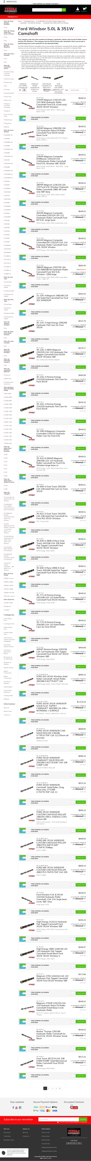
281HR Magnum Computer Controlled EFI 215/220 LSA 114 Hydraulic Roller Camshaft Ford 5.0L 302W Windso (51, 243)
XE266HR (7, 206)
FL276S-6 (8, 259)
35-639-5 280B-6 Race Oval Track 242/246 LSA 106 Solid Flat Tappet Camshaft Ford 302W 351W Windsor (50, 544)
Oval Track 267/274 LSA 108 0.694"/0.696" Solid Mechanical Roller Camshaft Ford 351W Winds (51, 1062)
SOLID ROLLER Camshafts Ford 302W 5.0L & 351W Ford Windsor (9, 540)
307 (6, 472)
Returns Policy (8, 711)
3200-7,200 (8, 436)
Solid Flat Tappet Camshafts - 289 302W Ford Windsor (9, 566)
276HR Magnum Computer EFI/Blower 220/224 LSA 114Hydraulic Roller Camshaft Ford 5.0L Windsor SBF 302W (51, 160)
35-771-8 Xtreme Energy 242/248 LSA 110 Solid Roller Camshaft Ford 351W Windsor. (51, 597)
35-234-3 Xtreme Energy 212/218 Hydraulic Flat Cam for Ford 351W (51, 379)
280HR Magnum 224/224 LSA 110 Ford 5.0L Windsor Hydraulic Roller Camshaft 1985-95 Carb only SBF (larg (52, 188)
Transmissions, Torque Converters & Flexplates (9, 639)
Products (12, 17)
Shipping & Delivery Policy (49, 1147)
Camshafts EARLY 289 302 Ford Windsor (8, 548)
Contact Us (7, 715)
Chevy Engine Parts (8, 619)
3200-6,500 (8, 440)
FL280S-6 (8, 256)
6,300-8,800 (8, 397)
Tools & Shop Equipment (8, 691)
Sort (66, 90)
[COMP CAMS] (31, 108)
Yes (6, 27)
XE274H (7, 195)
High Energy (8, 120)
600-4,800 (8, 393)
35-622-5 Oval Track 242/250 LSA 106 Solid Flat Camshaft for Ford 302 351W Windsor (52, 516)
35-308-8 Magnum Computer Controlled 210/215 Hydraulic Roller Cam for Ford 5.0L (50, 433)
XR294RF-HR (9, 135)
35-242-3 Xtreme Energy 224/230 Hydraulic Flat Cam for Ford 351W (51, 406)
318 (6, 485)
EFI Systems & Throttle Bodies (8, 658)
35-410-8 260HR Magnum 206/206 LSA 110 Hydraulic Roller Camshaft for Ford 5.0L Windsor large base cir (50, 462)
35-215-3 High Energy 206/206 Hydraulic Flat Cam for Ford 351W (51, 325)
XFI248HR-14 (9, 174)
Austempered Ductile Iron (8, 383)
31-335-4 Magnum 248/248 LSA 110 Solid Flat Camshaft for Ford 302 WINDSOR (52, 298)
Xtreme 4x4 (8, 82)
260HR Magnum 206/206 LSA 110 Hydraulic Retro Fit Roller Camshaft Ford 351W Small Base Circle (51, 131)
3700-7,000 (8, 429)
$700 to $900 (9, 589)
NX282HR (8, 245)
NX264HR (8, 252)
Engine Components (7, 677)
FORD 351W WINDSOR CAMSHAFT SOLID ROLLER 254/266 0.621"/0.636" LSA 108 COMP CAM (51, 761)
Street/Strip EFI (9, 93)
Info (85, 104)
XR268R (7, 167)
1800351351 (11, 1)
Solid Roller (8, 282)
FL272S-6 (8, 263)
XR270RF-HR (9, 163)
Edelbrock (8, 606)
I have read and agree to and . (73, 1122)
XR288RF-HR (9, 142)
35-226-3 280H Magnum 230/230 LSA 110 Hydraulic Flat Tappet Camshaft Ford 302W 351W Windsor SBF (52, 353)
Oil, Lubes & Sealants (7, 682)
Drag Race (8, 123)
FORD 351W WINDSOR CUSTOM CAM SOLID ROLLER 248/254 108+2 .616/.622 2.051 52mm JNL (51, 815)
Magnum (7, 111)
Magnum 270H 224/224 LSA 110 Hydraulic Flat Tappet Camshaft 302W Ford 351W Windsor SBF (52, 978)
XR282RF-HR (9, 149)
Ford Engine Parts (9, 624)
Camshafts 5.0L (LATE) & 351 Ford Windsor (9, 499)
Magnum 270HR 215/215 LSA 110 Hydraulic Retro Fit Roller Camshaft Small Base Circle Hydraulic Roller (51, 1006)
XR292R (7, 138)
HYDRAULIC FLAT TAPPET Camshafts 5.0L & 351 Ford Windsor (9, 507)
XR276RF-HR (9, 156)
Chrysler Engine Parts (8, 633)
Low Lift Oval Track (8, 115)
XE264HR (7, 210)
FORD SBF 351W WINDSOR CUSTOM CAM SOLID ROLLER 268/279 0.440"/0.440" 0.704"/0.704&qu (51, 844)
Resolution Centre (9, 1140)
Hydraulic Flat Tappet (8, 295)
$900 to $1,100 (9, 592)
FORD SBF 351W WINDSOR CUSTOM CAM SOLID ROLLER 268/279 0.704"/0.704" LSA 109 (51, 870)
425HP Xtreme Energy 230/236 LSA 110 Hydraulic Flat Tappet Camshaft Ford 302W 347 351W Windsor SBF (52, 653)
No (6, 41)
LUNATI (7, 610)
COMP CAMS (9, 603)
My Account (7, 1132)
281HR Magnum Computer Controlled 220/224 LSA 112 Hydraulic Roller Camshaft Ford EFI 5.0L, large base (51, 216)
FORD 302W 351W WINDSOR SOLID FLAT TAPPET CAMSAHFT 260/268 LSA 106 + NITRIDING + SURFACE (51, 707)
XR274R (7, 160)
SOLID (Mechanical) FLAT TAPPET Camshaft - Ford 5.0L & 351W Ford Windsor (9, 528)
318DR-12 (8, 270)
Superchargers (8, 687)
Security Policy (46, 1143)
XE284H (7, 185)
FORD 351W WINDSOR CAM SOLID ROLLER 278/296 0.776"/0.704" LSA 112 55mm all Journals (52, 734)
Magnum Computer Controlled (7, 105)
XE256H (7, 220)
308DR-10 (8, 274)
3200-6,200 (8, 443)
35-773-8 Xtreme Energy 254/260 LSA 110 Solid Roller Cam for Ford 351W (50, 624)
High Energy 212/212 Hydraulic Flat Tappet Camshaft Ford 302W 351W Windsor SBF (51, 924)
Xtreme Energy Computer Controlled (9, 73)
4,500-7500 (8, 415)
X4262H (7, 234)
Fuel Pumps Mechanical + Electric (7, 651)
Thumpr (7, 89)
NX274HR (8, 249)
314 (6, 461)
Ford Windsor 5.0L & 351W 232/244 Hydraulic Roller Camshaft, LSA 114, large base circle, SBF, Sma (51, 898)
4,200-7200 (8, 418)
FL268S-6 (8, 266)
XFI (6, 86)
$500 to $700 (9, 585)
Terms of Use (45, 1132)
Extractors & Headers (7, 663)
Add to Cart (80, 118)
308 (6, 489)
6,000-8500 (8, 400)
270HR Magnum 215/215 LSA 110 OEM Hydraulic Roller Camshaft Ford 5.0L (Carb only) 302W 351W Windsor (51, 103)
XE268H (7, 202)
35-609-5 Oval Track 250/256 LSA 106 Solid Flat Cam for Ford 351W (52, 489)
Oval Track (8, 96)
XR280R (7, 153)
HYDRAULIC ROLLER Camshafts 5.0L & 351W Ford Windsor (9, 516)
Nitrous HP (8, 100)
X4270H (7, 231)
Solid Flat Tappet (7, 286)
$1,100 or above (10, 596)
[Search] (64, 10)
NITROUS (6, 699)
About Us (6, 708)
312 (6, 465)
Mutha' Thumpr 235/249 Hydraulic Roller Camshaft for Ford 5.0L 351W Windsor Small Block (51, 1035)
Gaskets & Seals (8, 667)
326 (6, 458)
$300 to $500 (9, 582)
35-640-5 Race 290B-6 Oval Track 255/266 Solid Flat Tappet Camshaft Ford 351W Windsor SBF (52, 571)
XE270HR (7, 199)
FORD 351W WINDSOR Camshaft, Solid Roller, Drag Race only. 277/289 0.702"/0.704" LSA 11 (50, 788)
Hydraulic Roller (9, 291)
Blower (7, 127)
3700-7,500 (8, 425)
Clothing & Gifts (8, 695)
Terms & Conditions (74, 1122)
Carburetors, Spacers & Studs (9, 645)
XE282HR (7, 188)
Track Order (7, 1136)
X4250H (7, 242)
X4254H (7, 238)
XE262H (7, 213)
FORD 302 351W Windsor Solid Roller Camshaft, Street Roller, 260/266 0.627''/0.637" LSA (51, 678)
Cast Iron (7, 375)
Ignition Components (7, 672)
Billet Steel (8, 378)
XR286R (7, 146)
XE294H (7, 181)
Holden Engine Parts (8, 628)
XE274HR (7, 192)
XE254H (7, 224)
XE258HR (7, 217)
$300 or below (9, 578)
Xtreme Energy (9, 79)
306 (6, 476)
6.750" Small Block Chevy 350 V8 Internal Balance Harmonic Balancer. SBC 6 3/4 (16, 1153)
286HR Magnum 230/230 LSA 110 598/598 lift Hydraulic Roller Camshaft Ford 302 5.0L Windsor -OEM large (52, 271)
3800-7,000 (8, 422)
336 (6, 454)
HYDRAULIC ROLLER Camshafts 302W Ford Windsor (9, 556)
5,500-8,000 (8, 408)
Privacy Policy (84, 1122)
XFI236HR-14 (9, 178)
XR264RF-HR (9, 170)
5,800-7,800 (8, 404)
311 (6, 469)
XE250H (7, 227)
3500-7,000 (8, 433)
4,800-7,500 (8, 411)
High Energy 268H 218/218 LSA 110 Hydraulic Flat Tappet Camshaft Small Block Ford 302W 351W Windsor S (51, 952)
